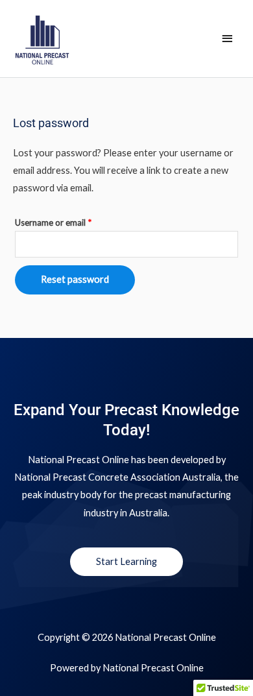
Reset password (75, 279)
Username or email (70, 221)
